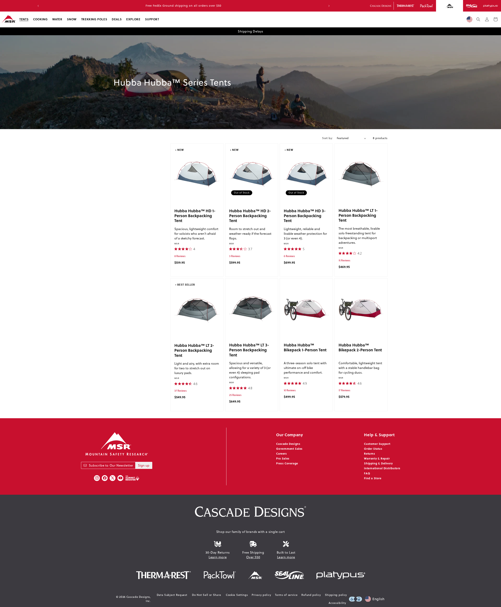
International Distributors (382, 468)
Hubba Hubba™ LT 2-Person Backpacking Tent (194, 350)
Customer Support (377, 444)
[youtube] (120, 478)
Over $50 (253, 557)
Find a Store (372, 478)
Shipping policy (336, 595)
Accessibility (337, 603)
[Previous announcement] (38, 6)
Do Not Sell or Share (206, 595)
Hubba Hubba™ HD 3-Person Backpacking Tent (305, 215)
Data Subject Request (172, 595)
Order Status (373, 449)
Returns (369, 453)
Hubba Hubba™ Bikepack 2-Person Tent (360, 347)
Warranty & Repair (377, 458)
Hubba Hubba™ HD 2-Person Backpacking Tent (250, 215)
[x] (112, 478)
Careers (281, 453)
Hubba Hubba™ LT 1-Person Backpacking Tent (358, 215)
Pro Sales (282, 458)
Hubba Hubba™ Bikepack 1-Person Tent (305, 347)
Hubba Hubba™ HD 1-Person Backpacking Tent (194, 215)
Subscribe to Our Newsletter (111, 465)
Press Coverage (287, 463)
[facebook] (105, 478)
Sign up (143, 465)
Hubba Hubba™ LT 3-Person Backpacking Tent (249, 349)
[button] (24, 19)
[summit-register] (132, 478)
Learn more (218, 557)
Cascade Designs (288, 444)
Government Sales (289, 449)
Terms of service (286, 595)
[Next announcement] (329, 6)
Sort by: (327, 138)
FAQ (367, 473)
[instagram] (97, 478)
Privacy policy (261, 595)
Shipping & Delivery (378, 463)
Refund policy (311, 595)
